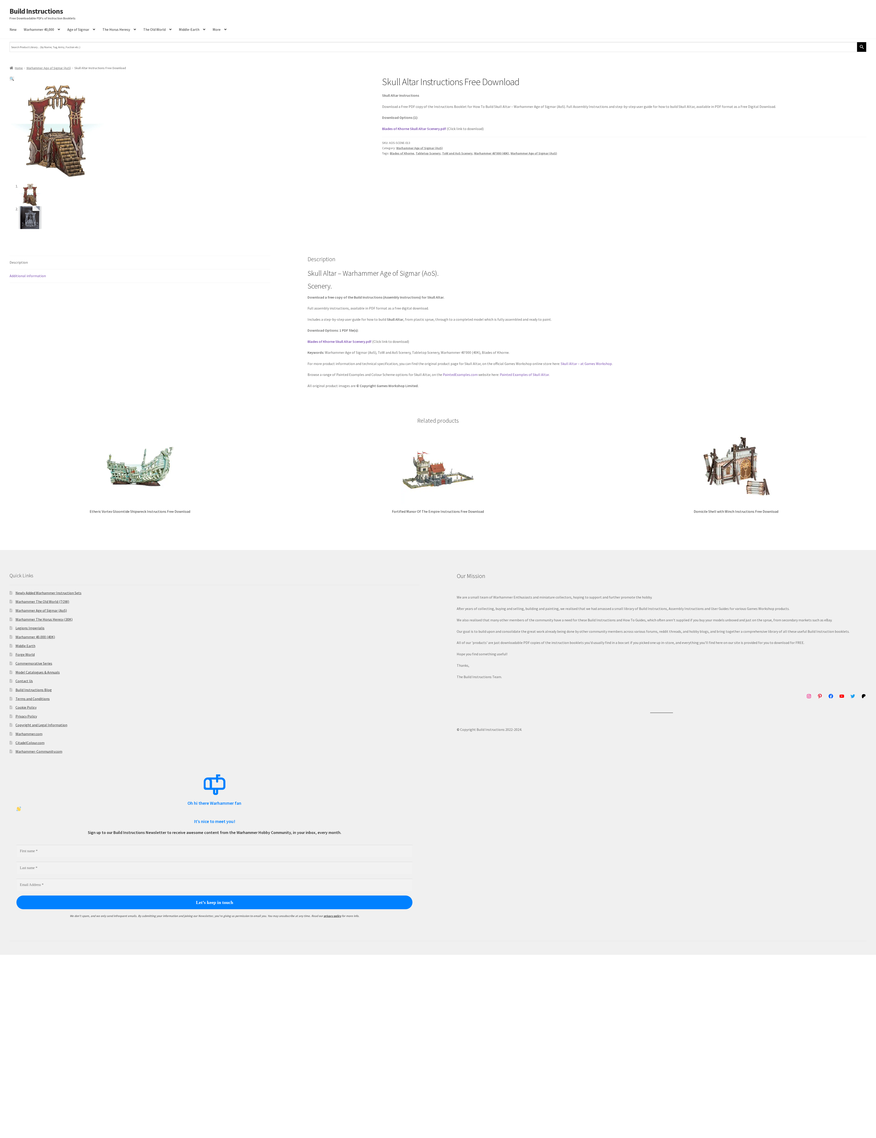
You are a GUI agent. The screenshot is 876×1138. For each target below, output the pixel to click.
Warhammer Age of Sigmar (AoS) (48, 68)
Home (19, 68)
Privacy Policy (26, 716)
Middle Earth (25, 645)
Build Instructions (36, 11)
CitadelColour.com (30, 742)
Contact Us (24, 681)
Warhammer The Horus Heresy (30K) (44, 619)
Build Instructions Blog (34, 689)
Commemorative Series (34, 663)
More (217, 29)
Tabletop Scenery (428, 153)
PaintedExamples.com (460, 374)
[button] (12, 78)
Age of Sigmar (78, 29)
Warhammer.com (29, 734)
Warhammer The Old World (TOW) (42, 601)
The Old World (154, 29)
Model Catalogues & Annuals (38, 672)
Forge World (25, 654)
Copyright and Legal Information (41, 725)
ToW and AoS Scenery (457, 153)
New (13, 29)
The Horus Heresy (116, 29)
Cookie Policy (26, 707)
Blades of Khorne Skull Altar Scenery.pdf (414, 128)
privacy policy (332, 916)
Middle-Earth (189, 29)
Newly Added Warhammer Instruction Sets (48, 593)
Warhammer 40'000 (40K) (491, 153)
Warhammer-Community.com (39, 751)
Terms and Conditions (33, 698)
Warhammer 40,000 (39, 29)
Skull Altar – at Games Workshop (586, 363)
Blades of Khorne (402, 153)
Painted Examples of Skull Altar (524, 374)
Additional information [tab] (28, 275)
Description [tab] (19, 262)
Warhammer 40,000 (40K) (35, 637)
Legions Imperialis (30, 628)
